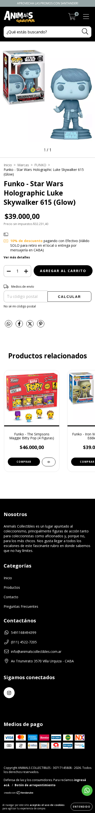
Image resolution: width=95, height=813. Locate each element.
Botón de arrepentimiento (35, 785)
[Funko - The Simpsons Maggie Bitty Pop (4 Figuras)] (49, 462)
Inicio (8, 165)
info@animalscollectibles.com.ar (36, 651)
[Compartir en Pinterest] (40, 325)
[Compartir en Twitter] (30, 325)
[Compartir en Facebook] (20, 325)
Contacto (11, 597)
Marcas (23, 165)
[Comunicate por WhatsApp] (87, 790)
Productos (12, 587)
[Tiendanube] (19, 793)
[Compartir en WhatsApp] (8, 324)
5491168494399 (23, 632)
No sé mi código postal (20, 306)
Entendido (81, 806)
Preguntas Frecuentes (21, 606)
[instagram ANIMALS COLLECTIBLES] (9, 692)
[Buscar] (85, 31)
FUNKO (40, 165)
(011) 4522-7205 (24, 642)
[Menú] (86, 17)
